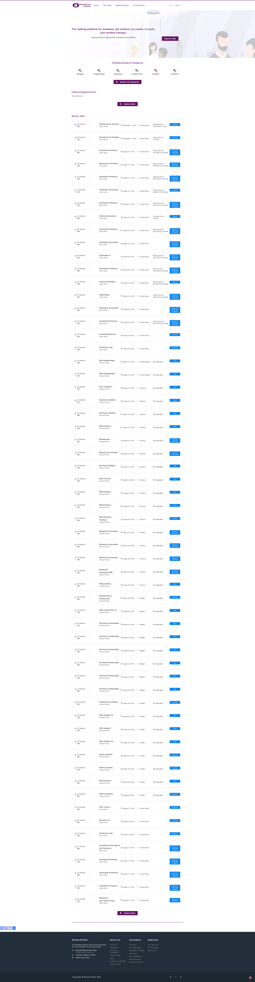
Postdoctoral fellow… (109, 702)
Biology (80, 74)
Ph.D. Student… (106, 387)
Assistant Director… (108, 334)
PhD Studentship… (107, 360)
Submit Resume (122, 5)
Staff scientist (106, 754)
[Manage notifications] (250, 977)
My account (152, 951)
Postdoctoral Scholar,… (109, 124)
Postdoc (156, 74)
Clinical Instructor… (108, 216)
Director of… (105, 820)
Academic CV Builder (118, 961)
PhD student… (105, 728)
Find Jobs (107, 5)
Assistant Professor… (108, 150)
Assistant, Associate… (109, 190)
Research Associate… (109, 163)
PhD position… (105, 505)
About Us (113, 945)
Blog (112, 958)
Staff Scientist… (106, 794)
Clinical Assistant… (107, 282)
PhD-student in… (106, 715)
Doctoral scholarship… (109, 623)
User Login (133, 953)
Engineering (99, 74)
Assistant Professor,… (109, 321)
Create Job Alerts (135, 962)
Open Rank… (104, 295)
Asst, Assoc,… (105, 807)
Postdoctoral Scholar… (109, 137)
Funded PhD (137, 74)
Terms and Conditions (114, 952)
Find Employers (135, 948)
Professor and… (106, 347)
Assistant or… (105, 255)
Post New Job (153, 945)
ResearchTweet (104, 363)
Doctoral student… (107, 400)
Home (96, 5)
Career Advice (115, 964)
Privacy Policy (115, 955)
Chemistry (118, 74)
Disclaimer (114, 948)
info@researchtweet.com (85, 952)
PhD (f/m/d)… (105, 479)
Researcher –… (106, 439)
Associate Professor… (109, 873)
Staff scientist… (106, 768)
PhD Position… (105, 426)
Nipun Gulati (103, 126)
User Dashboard (135, 956)
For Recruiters (139, 5)
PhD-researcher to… (108, 610)
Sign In (178, 5)
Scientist (175, 74)
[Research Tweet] (81, 5)
